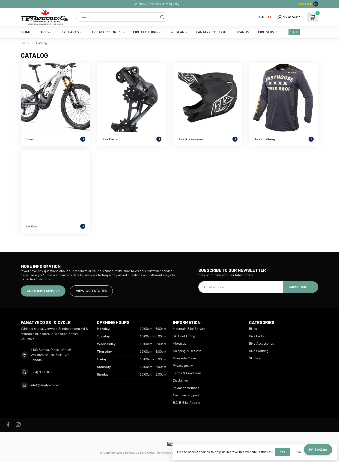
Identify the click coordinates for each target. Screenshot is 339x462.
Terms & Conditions (187, 373)
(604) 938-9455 (41, 372)
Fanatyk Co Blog (211, 32)
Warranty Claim (184, 358)
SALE (294, 32)
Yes (282, 452)
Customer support (186, 395)
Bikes (44, 32)
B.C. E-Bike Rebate (186, 403)
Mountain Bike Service (189, 329)
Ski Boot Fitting (184, 336)
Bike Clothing (145, 32)
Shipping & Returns (187, 351)
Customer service (43, 291)
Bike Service (269, 32)
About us (179, 343)
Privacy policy (183, 366)
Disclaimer (180, 380)
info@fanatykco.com (45, 385)
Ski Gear (177, 32)
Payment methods (186, 388)
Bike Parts (69, 32)
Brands (242, 32)
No (299, 452)
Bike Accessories (106, 32)
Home (26, 32)
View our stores (91, 291)
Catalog (41, 43)
